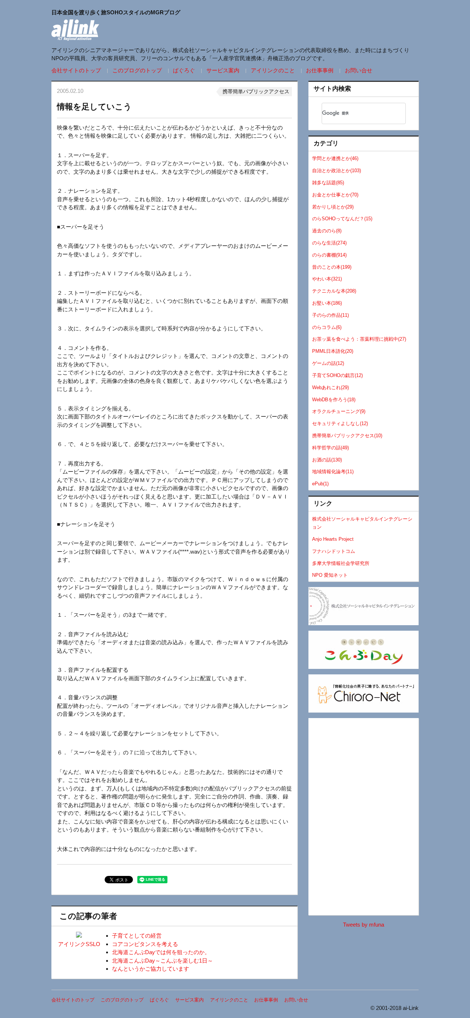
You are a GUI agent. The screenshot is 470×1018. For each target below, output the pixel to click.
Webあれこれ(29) (330, 387)
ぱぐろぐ (184, 70)
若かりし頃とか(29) (333, 207)
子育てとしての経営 (137, 935)
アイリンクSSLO (79, 944)
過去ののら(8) (326, 230)
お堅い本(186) (327, 303)
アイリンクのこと (273, 70)
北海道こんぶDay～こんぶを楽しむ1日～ (162, 960)
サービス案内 (222, 70)
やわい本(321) (327, 279)
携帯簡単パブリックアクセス (256, 91)
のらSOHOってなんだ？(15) (342, 218)
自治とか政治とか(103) (336, 170)
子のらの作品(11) (330, 315)
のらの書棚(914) (329, 255)
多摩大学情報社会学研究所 (340, 563)
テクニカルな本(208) (334, 291)
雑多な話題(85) (328, 182)
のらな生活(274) (329, 243)
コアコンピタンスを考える (145, 944)
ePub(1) (320, 483)
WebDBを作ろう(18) (333, 399)
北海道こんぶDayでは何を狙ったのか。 (161, 952)
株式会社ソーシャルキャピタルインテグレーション (362, 523)
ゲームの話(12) (328, 363)
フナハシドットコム (333, 551)
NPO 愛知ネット (330, 575)
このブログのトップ (137, 70)
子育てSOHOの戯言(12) (337, 375)
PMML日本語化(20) (332, 351)
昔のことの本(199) (331, 267)
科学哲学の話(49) (330, 447)
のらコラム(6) (326, 327)
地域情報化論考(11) (333, 471)
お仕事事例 (319, 70)
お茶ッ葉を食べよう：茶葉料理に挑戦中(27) (359, 339)
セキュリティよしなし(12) (340, 423)
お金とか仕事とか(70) (335, 195)
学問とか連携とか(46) (335, 158)
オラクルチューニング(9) (338, 411)
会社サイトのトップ (76, 70)
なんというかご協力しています (150, 969)
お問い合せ (358, 70)
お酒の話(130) (327, 460)
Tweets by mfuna (363, 924)
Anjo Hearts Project (333, 539)
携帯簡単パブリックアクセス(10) (347, 435)
